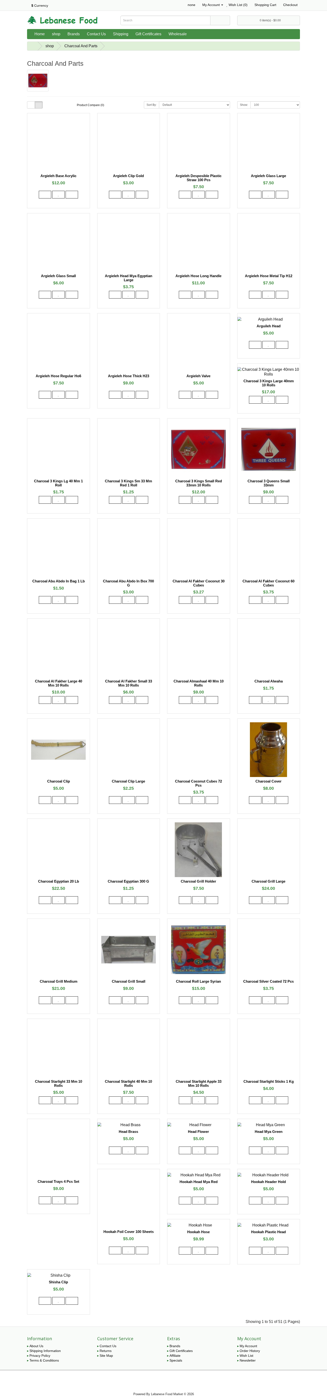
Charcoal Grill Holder (198, 881)
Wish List (246, 1355)
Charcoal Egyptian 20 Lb (58, 881)
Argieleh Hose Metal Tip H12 (268, 276)
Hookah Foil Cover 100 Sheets (128, 1232)
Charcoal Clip (58, 781)
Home (39, 34)
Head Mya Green (268, 1132)
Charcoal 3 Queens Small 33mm (269, 483)
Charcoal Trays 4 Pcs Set (58, 1181)
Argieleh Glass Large (268, 176)
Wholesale (178, 34)
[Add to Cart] (45, 194)
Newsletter (248, 1360)
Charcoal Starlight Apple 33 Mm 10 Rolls (198, 1083)
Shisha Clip (58, 1282)
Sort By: (152, 105)
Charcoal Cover (268, 781)
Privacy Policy (39, 1355)
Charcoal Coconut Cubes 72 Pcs (198, 783)
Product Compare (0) (90, 105)
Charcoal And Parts (80, 46)
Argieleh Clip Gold (128, 176)
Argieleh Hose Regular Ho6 (58, 376)
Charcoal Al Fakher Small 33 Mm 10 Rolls (128, 683)
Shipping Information (45, 1351)
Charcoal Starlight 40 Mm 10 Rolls (128, 1083)
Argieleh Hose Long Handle (198, 276)
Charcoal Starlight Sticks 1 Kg (268, 1081)
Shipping (120, 34)
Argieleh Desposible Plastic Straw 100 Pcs (198, 178)
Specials (175, 1360)
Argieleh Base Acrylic (58, 176)
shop (56, 34)
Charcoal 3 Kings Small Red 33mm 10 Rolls (198, 483)
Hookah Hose (198, 1232)
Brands (74, 34)
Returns (106, 1351)
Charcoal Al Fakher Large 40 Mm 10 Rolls (58, 683)
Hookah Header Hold (268, 1182)
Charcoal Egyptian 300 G (128, 881)
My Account (248, 1346)
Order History (250, 1351)
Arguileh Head (269, 326)
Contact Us (96, 34)
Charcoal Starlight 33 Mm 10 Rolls (58, 1083)
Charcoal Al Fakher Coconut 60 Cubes (268, 583)
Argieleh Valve (198, 376)
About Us (36, 1346)
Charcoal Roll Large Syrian (198, 981)
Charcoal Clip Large (128, 781)
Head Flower (198, 1132)
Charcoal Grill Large (268, 881)
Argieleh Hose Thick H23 (128, 376)
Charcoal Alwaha (268, 681)
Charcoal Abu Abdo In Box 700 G (128, 583)
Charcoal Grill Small (128, 981)
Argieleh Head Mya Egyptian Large (128, 278)
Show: (244, 105)
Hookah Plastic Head (268, 1232)
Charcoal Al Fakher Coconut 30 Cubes (199, 583)
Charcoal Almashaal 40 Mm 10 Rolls (199, 683)
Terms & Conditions (44, 1360)
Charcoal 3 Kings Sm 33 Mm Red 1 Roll (128, 483)
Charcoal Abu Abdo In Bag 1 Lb (58, 581)
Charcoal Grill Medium (58, 981)
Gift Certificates (148, 34)
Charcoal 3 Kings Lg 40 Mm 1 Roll (58, 483)
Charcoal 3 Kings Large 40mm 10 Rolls (268, 383)
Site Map (106, 1355)
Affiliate (174, 1355)
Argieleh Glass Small (58, 276)
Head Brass (128, 1132)
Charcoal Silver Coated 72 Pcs (268, 981)
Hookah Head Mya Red (199, 1182)
